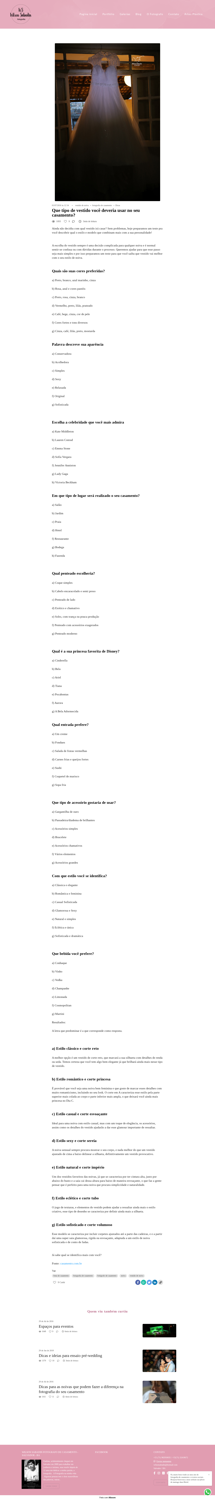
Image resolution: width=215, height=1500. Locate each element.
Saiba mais (51, 1486)
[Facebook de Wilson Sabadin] (154, 1473)
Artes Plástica (193, 14)
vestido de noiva (82, 205)
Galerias (125, 14)
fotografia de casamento (102, 205)
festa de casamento (61, 1276)
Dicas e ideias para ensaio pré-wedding (70, 1355)
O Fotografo (155, 14)
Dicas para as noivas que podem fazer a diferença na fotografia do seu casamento (81, 1389)
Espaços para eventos (56, 1326)
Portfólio (109, 14)
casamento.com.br (71, 1263)
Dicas (117, 205)
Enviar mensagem (163, 1461)
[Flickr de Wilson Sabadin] (163, 1473)
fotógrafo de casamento (107, 1276)
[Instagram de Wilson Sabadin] (159, 1473)
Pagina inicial (88, 14)
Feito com (107, 1497)
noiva (123, 1276)
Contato (173, 14)
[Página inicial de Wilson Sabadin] (21, 14)
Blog (139, 14)
